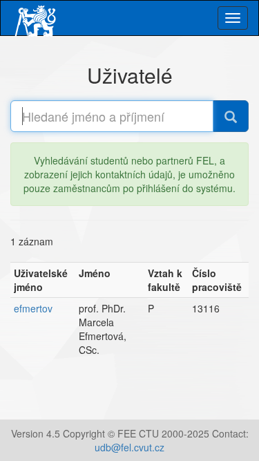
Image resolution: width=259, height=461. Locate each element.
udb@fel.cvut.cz (129, 447)
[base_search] (231, 116)
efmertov (33, 308)
